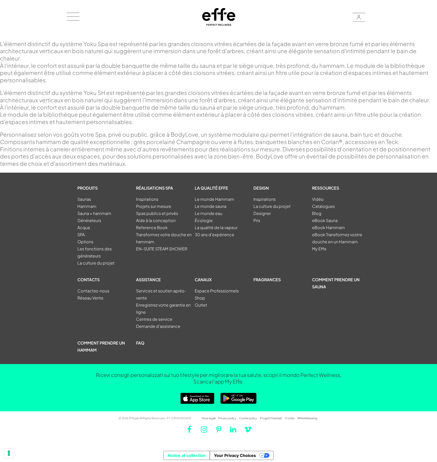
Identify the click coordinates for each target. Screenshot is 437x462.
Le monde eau (208, 213)
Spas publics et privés (157, 213)
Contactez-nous (93, 290)
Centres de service (154, 319)
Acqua (83, 227)
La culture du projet (96, 263)
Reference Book (152, 227)
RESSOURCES (325, 188)
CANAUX (203, 279)
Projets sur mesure (153, 206)
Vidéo (318, 199)
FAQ (140, 343)
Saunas (84, 199)
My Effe (319, 248)
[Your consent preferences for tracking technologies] (9, 453)
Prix (256, 220)
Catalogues (323, 206)
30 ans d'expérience (214, 234)
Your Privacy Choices (235, 455)
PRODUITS (87, 188)
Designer (262, 213)
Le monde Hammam (214, 199)
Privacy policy (227, 418)
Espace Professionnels (217, 290)
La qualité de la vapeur (216, 227)
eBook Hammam (328, 227)
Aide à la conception (156, 220)
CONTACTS (88, 279)
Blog (316, 213)
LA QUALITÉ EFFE (211, 188)
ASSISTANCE (148, 279)
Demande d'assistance (158, 326)
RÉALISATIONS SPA (154, 188)
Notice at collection (187, 455)
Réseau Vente (90, 297)
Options (85, 241)
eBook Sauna (325, 220)
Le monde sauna (210, 206)
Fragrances (267, 279)
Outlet (201, 305)
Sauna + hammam (94, 213)
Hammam (86, 206)
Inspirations (147, 199)
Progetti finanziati (271, 418)
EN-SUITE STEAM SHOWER (161, 248)
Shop (200, 297)
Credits (290, 418)
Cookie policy (248, 418)
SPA (81, 234)
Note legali (208, 418)
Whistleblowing (307, 418)
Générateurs (89, 220)
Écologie (204, 220)
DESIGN (261, 188)
